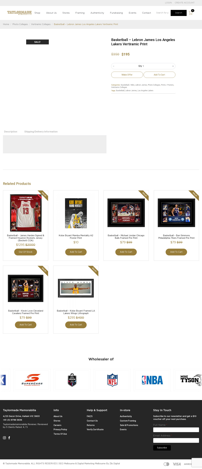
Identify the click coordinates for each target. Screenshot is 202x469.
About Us (51, 13)
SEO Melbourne (67, 464)
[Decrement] (113, 66)
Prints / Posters (167, 85)
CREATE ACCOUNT (185, 3)
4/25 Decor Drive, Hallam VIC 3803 (21, 416)
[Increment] (173, 66)
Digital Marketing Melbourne (91, 464)
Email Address (162, 436)
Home (6, 24)
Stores (66, 13)
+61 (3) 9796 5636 (12, 420)
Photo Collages (20, 24)
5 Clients (10, 427)
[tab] (10, 131)
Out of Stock (25, 252)
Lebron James (131, 91)
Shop (37, 13)
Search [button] (178, 13)
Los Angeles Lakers (145, 91)
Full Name (160, 425)
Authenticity (97, 13)
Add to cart (159, 75)
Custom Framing (128, 421)
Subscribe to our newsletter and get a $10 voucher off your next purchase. (174, 417)
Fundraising (116, 13)
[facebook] (9, 437)
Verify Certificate (95, 429)
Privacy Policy (60, 429)
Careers (57, 425)
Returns (91, 425)
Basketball (120, 91)
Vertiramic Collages (41, 24)
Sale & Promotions (129, 425)
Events (132, 13)
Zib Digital (115, 464)
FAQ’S (89, 416)
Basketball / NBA (127, 85)
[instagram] (4, 437)
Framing (80, 13)
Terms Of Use (60, 434)
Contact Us (92, 421)
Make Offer (127, 75)
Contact (146, 13)
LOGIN (168, 3)
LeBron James (141, 85)
